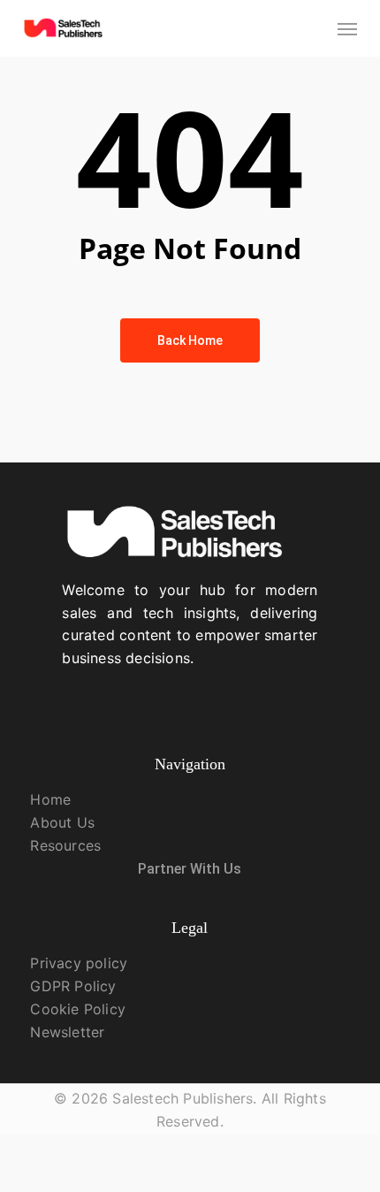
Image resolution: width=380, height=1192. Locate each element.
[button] (347, 28)
